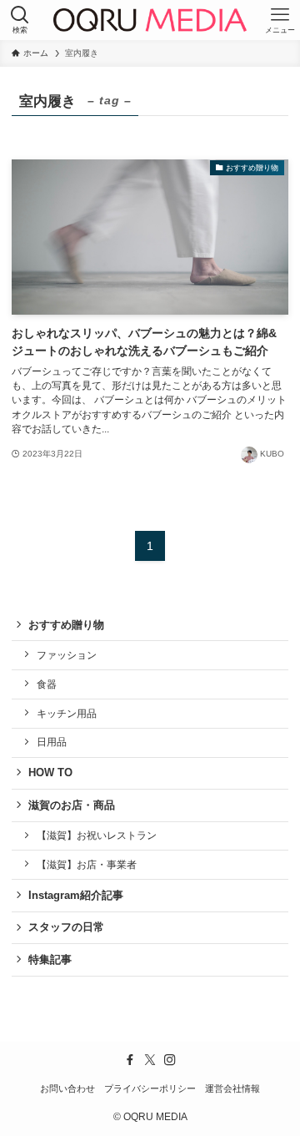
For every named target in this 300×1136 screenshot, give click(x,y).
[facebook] (130, 1060)
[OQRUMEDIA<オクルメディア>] (149, 20)
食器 (47, 684)
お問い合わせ (67, 1088)
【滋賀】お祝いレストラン (97, 835)
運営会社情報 (232, 1088)
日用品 (52, 741)
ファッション (67, 654)
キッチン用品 (67, 713)
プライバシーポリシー (150, 1088)
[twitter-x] (150, 1060)
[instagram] (170, 1060)
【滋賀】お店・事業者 (87, 864)
